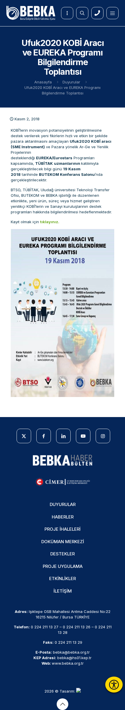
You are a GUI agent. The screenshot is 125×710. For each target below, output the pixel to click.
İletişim (62, 591)
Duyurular (71, 82)
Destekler (62, 554)
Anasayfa (43, 82)
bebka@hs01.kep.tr (74, 657)
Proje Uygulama (63, 566)
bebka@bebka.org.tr (71, 652)
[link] (62, 460)
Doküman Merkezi (62, 541)
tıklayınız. (49, 221)
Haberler (63, 517)
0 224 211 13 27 (44, 627)
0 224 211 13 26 (76, 627)
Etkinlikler (62, 578)
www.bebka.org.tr (68, 663)
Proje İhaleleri (62, 529)
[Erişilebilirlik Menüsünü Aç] (114, 685)
